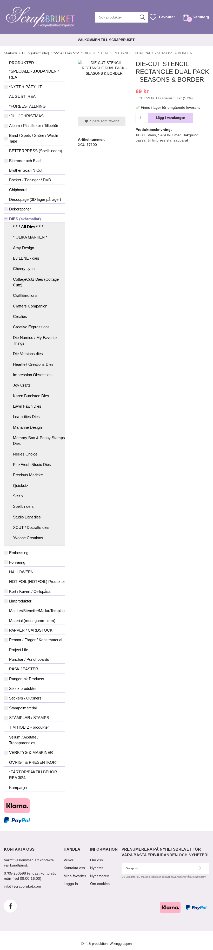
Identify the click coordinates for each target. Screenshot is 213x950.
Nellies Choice (25, 454)
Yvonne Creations (28, 538)
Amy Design (23, 248)
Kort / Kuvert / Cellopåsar (30, 591)
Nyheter (96, 868)
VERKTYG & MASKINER (31, 752)
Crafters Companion (30, 306)
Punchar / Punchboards (29, 659)
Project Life (18, 649)
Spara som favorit (103, 121)
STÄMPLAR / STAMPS (29, 717)
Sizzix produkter (23, 688)
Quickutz (20, 485)
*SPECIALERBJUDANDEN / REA (34, 74)
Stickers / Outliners (25, 698)
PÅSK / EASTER (23, 669)
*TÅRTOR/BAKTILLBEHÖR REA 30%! (33, 775)
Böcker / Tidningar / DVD (30, 180)
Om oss (96, 860)
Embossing (18, 552)
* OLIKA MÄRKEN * (30, 237)
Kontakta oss (74, 868)
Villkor (69, 860)
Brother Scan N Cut (25, 170)
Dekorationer (20, 209)
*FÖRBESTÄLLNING (27, 106)
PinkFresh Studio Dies (32, 464)
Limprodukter (20, 601)
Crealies (20, 316)
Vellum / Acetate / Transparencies (23, 740)
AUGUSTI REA (22, 96)
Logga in (71, 884)
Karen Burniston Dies (31, 396)
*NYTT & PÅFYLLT (25, 87)
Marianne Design (27, 427)
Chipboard (17, 190)
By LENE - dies (26, 258)
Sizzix (18, 496)
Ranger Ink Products (26, 679)
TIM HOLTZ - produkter (29, 727)
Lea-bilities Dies (26, 416)
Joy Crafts (22, 385)
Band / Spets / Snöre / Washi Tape (33, 138)
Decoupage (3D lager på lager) (35, 199)
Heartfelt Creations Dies (33, 364)
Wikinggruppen (121, 944)
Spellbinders (23, 506)
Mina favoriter (75, 876)
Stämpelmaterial (23, 708)
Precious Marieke (28, 475)
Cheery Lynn (24, 268)
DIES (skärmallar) (25, 219)
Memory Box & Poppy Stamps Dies (39, 440)
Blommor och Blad (25, 160)
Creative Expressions (31, 327)
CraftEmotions (25, 295)
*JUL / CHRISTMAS (26, 116)
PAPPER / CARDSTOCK (30, 630)
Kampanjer (18, 787)
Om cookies (100, 884)
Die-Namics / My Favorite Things (35, 340)
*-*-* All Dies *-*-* (28, 226)
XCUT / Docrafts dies (31, 527)
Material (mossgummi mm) (32, 620)
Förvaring (17, 562)
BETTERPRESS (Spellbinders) (35, 151)
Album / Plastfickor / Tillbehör (33, 125)
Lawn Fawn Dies (27, 406)
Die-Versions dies (28, 353)
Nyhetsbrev (99, 876)
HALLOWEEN (21, 572)
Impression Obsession (32, 375)
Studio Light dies (27, 517)
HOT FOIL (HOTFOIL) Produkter (37, 581)
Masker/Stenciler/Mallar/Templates (37, 610)
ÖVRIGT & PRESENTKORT (33, 762)
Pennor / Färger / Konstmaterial (35, 640)
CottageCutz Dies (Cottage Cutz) (36, 282)
